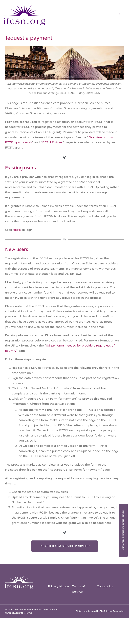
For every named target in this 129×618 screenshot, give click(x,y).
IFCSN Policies (52, 142)
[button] (119, 13)
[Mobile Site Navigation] (124, 13)
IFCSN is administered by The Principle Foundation (99, 611)
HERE (17, 230)
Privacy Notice (58, 586)
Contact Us (105, 586)
